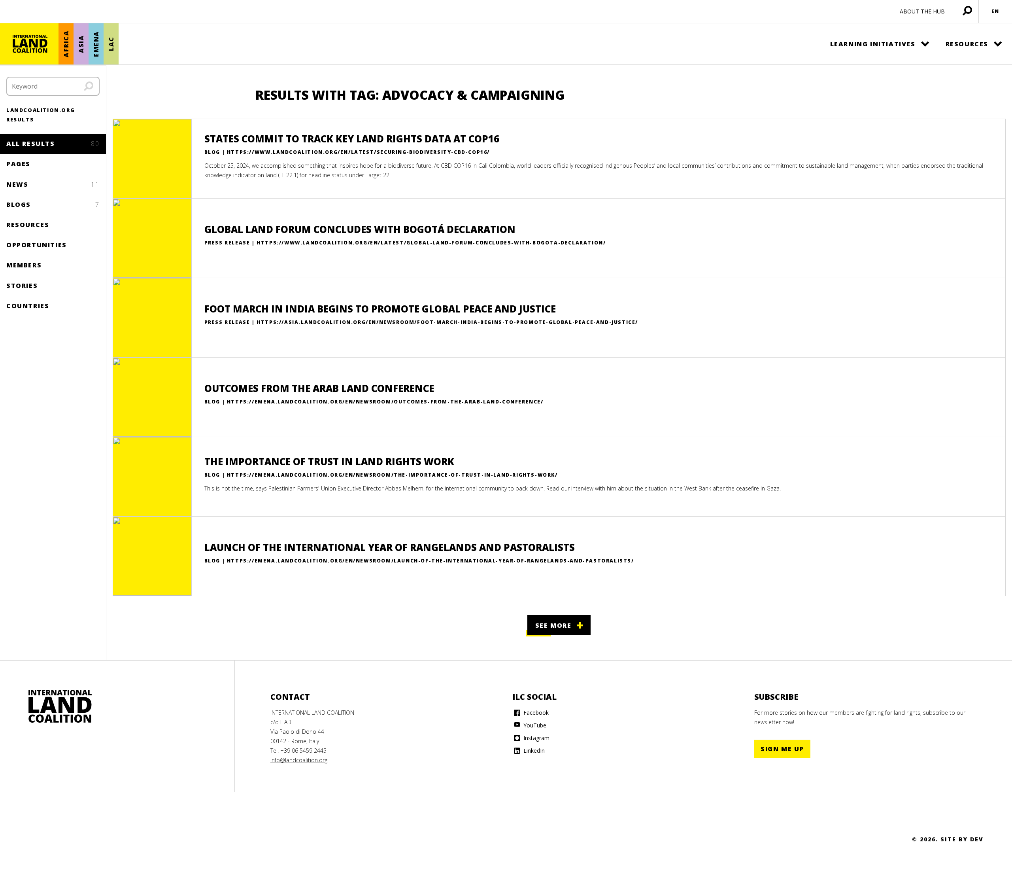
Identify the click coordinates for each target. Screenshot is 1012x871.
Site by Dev (962, 839)
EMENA (96, 44)
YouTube (534, 725)
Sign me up (782, 748)
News (53, 184)
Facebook (535, 712)
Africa (66, 44)
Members (24, 265)
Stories (22, 285)
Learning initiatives (873, 44)
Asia (81, 44)
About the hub (922, 11)
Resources (967, 44)
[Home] (30, 44)
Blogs (53, 204)
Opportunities (36, 244)
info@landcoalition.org (298, 760)
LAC (111, 44)
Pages (18, 163)
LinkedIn (533, 750)
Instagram (535, 738)
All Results (53, 143)
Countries (27, 305)
